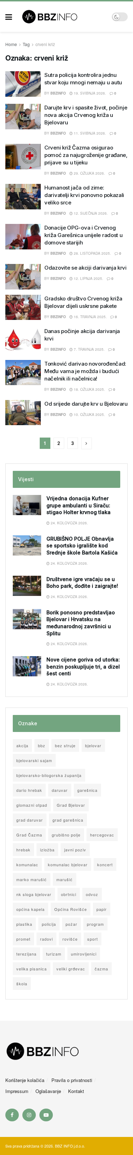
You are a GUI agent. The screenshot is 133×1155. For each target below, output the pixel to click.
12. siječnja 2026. (90, 213)
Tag (26, 44)
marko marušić (31, 879)
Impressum (16, 1091)
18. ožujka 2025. (89, 389)
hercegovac (102, 835)
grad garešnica (67, 820)
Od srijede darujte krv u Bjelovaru (86, 403)
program (95, 924)
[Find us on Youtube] (46, 1115)
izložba (47, 849)
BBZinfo (58, 349)
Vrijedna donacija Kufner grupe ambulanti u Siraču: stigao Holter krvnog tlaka (78, 505)
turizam (53, 954)
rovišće (70, 939)
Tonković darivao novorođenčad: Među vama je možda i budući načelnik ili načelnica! (85, 371)
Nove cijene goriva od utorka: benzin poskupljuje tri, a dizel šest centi (83, 666)
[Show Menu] (8, 17)
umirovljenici (83, 954)
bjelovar (93, 745)
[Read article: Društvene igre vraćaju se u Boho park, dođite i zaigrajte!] (27, 586)
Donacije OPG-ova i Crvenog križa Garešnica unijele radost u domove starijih (83, 235)
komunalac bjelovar (68, 864)
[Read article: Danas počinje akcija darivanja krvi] (23, 340)
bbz (41, 745)
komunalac (27, 864)
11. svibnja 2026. (89, 133)
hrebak (23, 849)
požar (71, 924)
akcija (22, 745)
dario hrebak (29, 790)
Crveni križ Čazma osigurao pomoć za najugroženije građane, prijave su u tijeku (86, 155)
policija (49, 924)
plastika (24, 924)
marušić (64, 879)
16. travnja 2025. (90, 316)
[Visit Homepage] (61, 17)
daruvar (60, 790)
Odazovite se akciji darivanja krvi (85, 267)
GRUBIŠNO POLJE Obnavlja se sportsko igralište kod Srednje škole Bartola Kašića (82, 546)
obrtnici (68, 894)
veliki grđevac (70, 968)
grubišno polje (66, 835)
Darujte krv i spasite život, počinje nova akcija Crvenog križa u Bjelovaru (85, 115)
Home (11, 44)
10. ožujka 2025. (89, 414)
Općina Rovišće (70, 909)
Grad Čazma (29, 835)
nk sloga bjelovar (33, 894)
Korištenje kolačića (24, 1080)
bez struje (65, 745)
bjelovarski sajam (34, 760)
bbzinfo (58, 93)
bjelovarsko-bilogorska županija (49, 775)
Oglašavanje (48, 1091)
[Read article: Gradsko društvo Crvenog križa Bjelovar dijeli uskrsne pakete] (23, 307)
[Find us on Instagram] (29, 1115)
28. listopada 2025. (92, 253)
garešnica (87, 790)
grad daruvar (29, 820)
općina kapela (30, 909)
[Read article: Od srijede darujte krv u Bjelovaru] (23, 413)
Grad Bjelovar (71, 805)
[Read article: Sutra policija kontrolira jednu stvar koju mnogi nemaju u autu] (23, 84)
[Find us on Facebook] (12, 1115)
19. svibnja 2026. (89, 93)
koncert (105, 864)
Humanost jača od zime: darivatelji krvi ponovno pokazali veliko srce (84, 195)
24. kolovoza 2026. (69, 522)
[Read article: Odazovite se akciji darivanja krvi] (23, 276)
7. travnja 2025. (89, 349)
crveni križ (45, 44)
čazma (101, 968)
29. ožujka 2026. (89, 173)
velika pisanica (31, 968)
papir (101, 909)
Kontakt (76, 1091)
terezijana (26, 954)
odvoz (92, 894)
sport (92, 939)
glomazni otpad (31, 805)
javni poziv (75, 849)
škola (21, 983)
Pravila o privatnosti (71, 1080)
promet (23, 939)
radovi (46, 939)
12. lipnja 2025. (88, 278)
